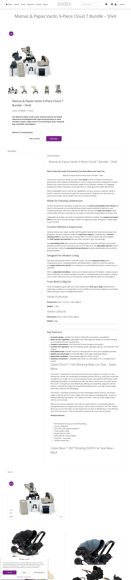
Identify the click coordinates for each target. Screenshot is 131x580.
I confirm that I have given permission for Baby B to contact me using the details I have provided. (66, 140)
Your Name (36, 117)
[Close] (104, 91)
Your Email (36, 128)
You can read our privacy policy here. (55, 142)
